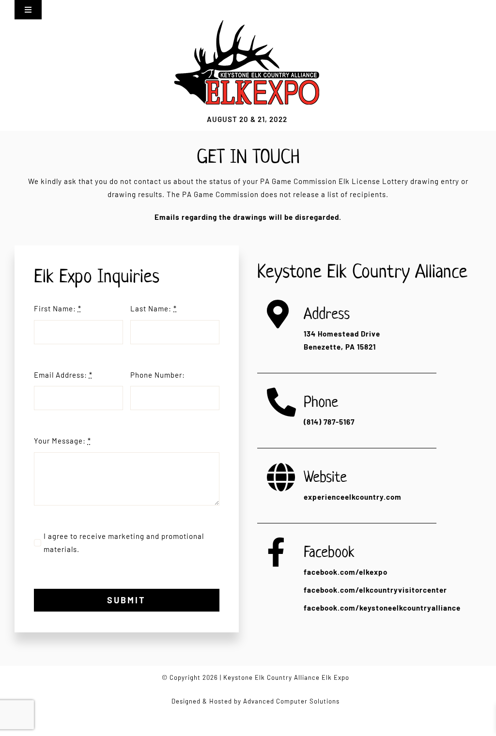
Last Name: (153, 308)
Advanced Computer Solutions (291, 701)
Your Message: (62, 440)
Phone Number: (157, 374)
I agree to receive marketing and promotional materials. (124, 542)
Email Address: (63, 374)
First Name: (57, 308)
